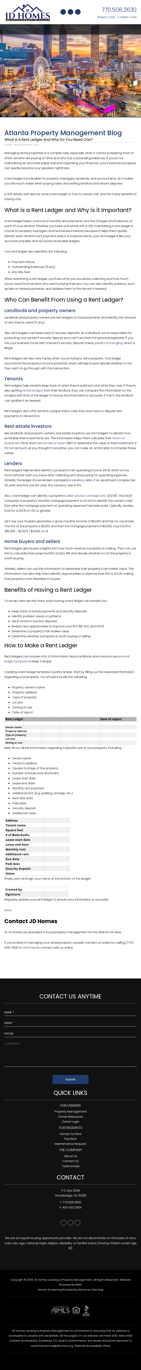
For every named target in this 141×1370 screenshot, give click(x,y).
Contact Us (70, 1161)
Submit (71, 1079)
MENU (70, 29)
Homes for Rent (71, 1134)
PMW (78, 1285)
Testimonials (70, 1166)
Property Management (70, 1111)
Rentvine (84, 1290)
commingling (113, 343)
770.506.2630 (119, 10)
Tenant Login (106, 17)
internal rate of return (50, 443)
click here (29, 947)
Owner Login (127, 17)
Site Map (98, 1290)
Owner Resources (70, 1117)
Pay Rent (70, 1139)
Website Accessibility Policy (92, 1346)
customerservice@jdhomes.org (51, 1346)
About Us (70, 1156)
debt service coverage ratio (86, 496)
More (8, 910)
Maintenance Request (70, 1144)
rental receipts (32, 390)
